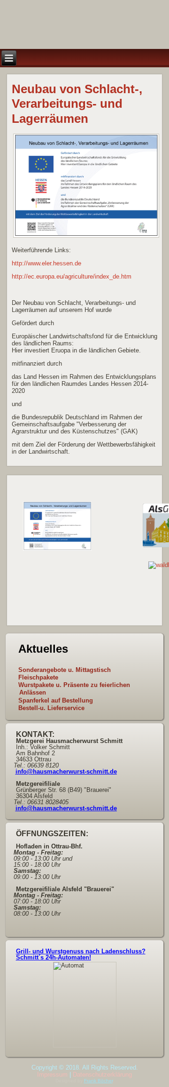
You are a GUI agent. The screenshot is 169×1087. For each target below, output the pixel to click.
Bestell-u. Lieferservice (51, 707)
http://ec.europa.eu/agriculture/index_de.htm (71, 276)
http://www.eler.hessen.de (46, 263)
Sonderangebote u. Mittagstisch (64, 669)
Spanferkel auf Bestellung (55, 700)
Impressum (52, 1074)
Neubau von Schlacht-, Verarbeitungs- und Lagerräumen (77, 103)
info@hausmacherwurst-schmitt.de (66, 771)
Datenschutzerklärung (102, 1074)
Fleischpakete (38, 677)
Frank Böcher (98, 1080)
